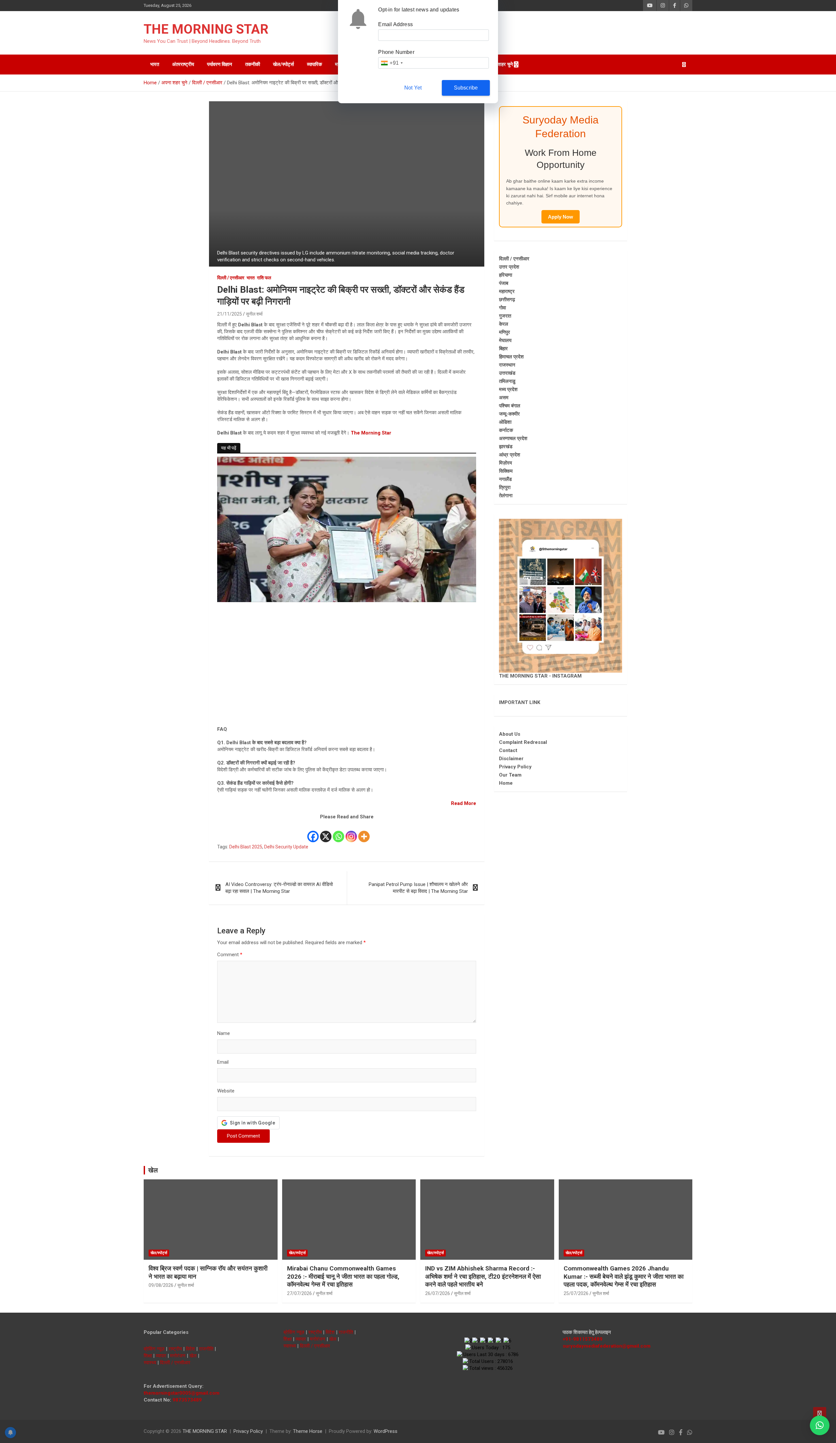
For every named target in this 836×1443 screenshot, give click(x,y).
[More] (364, 832)
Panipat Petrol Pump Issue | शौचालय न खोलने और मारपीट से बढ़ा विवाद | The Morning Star (418, 887)
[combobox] (391, 62)
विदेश (190, 1349)
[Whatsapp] (338, 832)
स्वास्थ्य (150, 1363)
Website (225, 1091)
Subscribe (466, 87)
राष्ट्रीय (175, 1349)
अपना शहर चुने (500, 64)
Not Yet (413, 87)
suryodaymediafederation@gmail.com (607, 1346)
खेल (153, 1170)
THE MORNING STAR (206, 29)
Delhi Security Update (286, 846)
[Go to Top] (819, 1413)
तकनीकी (252, 64)
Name (223, 1033)
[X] (325, 832)
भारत (154, 64)
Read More (463, 803)
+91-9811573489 (583, 1339)
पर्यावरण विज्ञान (219, 64)
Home (506, 783)
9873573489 (187, 1400)
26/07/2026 (437, 1293)
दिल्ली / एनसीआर (230, 277)
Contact (508, 750)
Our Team (510, 775)
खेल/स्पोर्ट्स (283, 64)
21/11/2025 (229, 314)
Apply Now (560, 217)
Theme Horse (307, 1431)
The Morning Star (371, 433)
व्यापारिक (314, 64)
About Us (509, 734)
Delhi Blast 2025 (245, 846)
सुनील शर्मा (254, 314)
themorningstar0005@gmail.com (181, 1393)
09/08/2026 (161, 1285)
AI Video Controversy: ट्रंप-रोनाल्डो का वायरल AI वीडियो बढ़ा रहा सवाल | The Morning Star (279, 887)
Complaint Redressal (523, 742)
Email (223, 1062)
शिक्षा (148, 1356)
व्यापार (161, 1356)
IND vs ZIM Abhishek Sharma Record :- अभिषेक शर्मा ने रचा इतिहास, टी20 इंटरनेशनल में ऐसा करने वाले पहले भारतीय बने (483, 1276)
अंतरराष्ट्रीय (183, 64)
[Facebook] (313, 832)
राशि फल (264, 277)
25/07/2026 (576, 1293)
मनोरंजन (177, 1356)
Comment (229, 955)
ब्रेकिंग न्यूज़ (154, 1349)
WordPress (385, 1431)
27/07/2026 (299, 1293)
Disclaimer (511, 759)
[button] (819, 1425)
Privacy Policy (515, 767)
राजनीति (206, 1349)
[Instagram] (351, 832)
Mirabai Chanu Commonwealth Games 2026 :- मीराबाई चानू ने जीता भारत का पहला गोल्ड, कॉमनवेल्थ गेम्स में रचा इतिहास (343, 1276)
